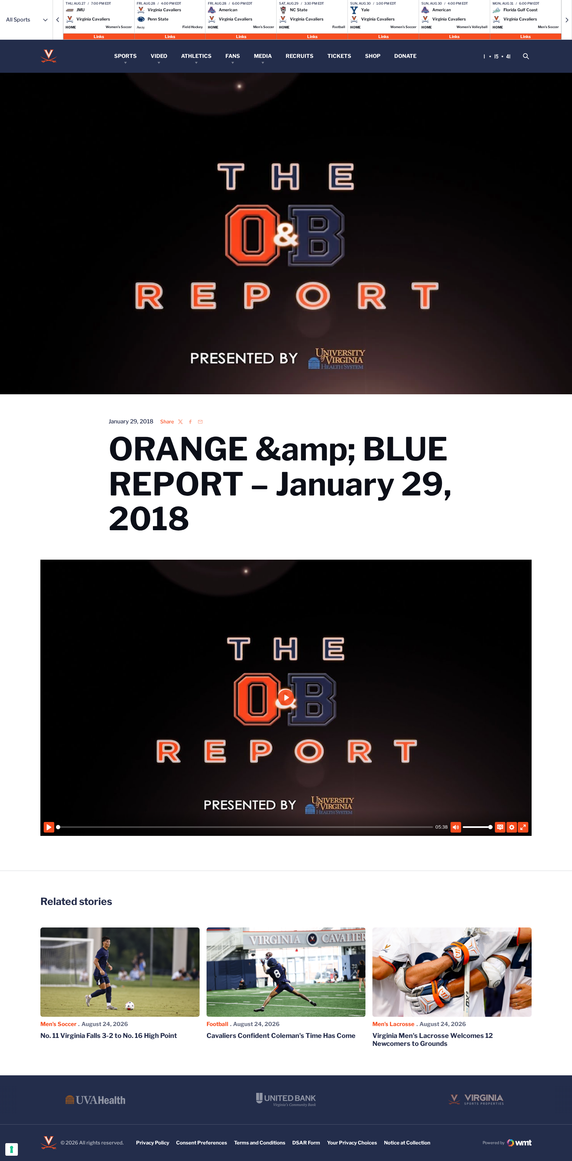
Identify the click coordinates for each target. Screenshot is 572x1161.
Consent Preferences (201, 1143)
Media (263, 56)
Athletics (196, 56)
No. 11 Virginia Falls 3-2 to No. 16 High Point (108, 1036)
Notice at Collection (407, 1143)
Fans (232, 56)
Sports (125, 56)
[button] (58, 20)
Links (99, 36)
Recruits (299, 56)
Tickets (339, 56)
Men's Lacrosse (393, 1024)
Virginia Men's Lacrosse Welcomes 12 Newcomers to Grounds (432, 1040)
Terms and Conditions (259, 1143)
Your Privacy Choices (352, 1143)
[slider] (244, 827)
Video (159, 56)
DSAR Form (306, 1143)
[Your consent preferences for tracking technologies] (11, 1149)
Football (217, 1024)
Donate (405, 56)
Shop (372, 56)
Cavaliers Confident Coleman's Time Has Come (281, 1036)
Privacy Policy (152, 1143)
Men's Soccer (58, 1024)
